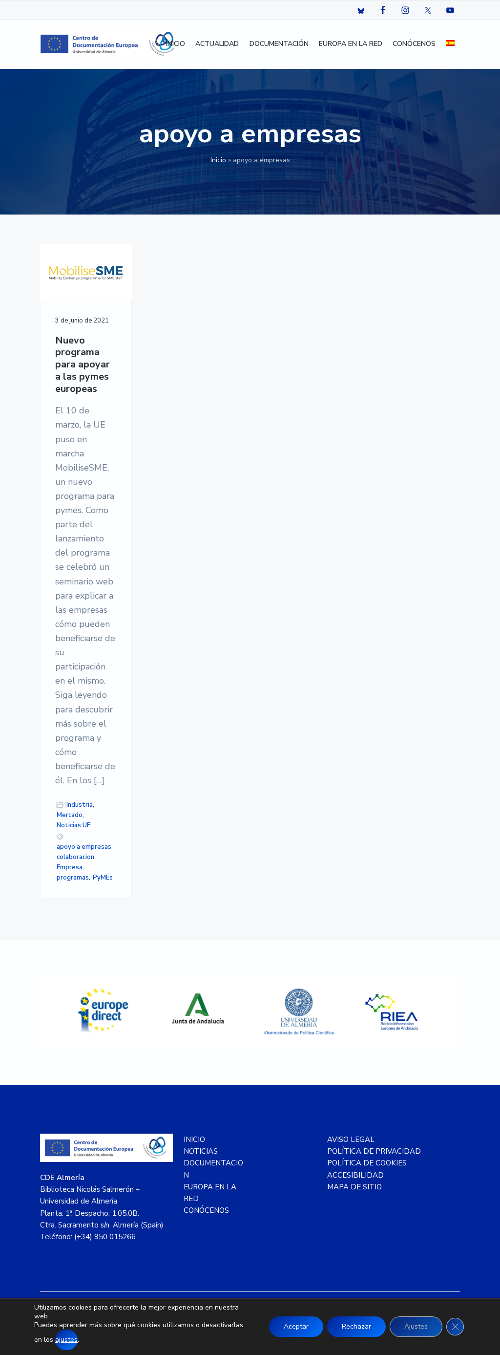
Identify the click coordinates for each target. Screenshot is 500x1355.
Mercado (70, 815)
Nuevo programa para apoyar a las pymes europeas (82, 365)
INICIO (194, 1139)
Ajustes (416, 1326)
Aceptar (296, 1326)
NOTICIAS (201, 1151)
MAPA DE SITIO (354, 1187)
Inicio (218, 160)
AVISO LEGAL (351, 1139)
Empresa (70, 867)
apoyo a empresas (84, 846)
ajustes (66, 1339)
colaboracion (75, 857)
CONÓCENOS (206, 1210)
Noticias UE (73, 825)
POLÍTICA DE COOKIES (367, 1163)
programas (73, 877)
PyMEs (103, 877)
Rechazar (356, 1326)
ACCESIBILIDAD (355, 1175)
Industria (79, 804)
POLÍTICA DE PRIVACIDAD (374, 1151)
